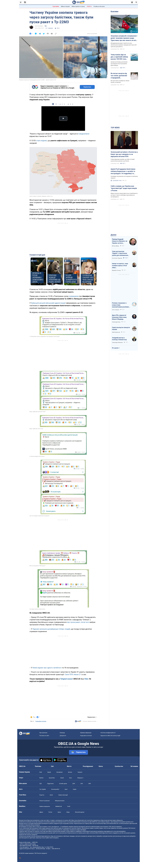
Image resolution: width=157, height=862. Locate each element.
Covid (68, 806)
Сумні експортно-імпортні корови (121, 328)
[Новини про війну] (78, 721)
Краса (59, 812)
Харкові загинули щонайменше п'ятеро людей (51, 629)
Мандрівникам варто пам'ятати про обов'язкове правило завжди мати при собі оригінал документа (123, 44)
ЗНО (81, 783)
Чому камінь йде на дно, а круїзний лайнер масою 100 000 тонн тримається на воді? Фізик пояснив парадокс (119, 57)
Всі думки (115, 348)
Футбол (41, 778)
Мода (68, 812)
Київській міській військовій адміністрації (48, 303)
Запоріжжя (59, 772)
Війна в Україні (65, 6)
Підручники (50, 783)
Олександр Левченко (117, 342)
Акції (66, 789)
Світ (52, 766)
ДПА (74, 783)
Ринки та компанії (44, 800)
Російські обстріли (99, 6)
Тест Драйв (42, 789)
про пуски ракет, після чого (78, 622)
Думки (113, 235)
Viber (86, 679)
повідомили (74, 296)
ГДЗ (40, 783)
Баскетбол (52, 778)
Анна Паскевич (39, 26)
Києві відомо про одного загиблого (47, 668)
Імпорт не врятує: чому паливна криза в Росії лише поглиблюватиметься (120, 266)
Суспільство (119, 766)
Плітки (50, 812)
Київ (40, 772)
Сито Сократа (115, 309)
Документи (63, 735)
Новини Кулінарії (63, 795)
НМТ (89, 783)
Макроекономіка (59, 800)
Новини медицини (44, 806)
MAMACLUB (58, 806)
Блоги (101, 766)
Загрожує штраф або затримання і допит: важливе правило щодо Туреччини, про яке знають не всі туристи (124, 38)
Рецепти (41, 795)
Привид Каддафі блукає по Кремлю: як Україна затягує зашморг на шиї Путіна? (119, 241)
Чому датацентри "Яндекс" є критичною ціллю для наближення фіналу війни (120, 253)
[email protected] (40, 848)
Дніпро (70, 772)
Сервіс (74, 789)
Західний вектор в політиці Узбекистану (119, 339)
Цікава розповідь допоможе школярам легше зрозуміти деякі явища (119, 63)
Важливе (114, 11)
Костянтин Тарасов (117, 258)
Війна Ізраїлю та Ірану (78, 6)
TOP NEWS (115, 127)
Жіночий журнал (79, 812)
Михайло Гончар (116, 270)
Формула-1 (80, 778)
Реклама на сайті (44, 735)
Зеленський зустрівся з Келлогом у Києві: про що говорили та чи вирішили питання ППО (124, 154)
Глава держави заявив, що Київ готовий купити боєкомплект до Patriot (122, 160)
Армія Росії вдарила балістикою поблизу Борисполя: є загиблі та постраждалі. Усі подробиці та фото (123, 171)
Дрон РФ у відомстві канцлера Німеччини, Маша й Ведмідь (119, 317)
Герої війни (56, 6)
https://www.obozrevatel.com (78, 820)
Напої (51, 795)
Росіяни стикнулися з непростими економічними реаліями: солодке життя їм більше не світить (120, 305)
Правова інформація (85, 732)
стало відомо (41, 141)
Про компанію (43, 732)
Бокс (70, 778)
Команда (62, 732)
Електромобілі (55, 789)
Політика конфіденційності (107, 732)
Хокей (62, 778)
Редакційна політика (40, 721)
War (46, 26)
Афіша (41, 812)
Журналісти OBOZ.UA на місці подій (110, 735)
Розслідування (88, 766)
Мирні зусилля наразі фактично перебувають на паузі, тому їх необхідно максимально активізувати (124, 195)
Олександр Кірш (116, 322)
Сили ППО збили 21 (73, 674)
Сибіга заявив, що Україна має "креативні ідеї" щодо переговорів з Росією (124, 188)
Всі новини (134, 766)
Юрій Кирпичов (116, 332)
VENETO (89, 6)
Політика (38, 766)
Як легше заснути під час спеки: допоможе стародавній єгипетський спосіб (119, 75)
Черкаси (80, 772)
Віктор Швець (115, 246)
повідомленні (83, 134)
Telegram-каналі (66, 679)
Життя (69, 766)
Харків (49, 772)
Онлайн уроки (63, 783)
